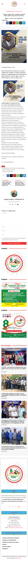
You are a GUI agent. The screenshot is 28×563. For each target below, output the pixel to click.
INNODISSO (18, 558)
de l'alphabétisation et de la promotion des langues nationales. (13, 168)
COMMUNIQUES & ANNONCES (14, 11)
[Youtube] (17, 204)
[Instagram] (12, 204)
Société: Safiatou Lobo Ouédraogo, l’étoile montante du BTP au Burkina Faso (6, 183)
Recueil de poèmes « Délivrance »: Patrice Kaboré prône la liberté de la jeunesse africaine (20, 183)
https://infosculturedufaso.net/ (14, 201)
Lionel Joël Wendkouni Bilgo (7, 171)
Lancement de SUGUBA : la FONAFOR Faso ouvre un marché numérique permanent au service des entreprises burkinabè (13, 448)
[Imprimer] (20, 22)
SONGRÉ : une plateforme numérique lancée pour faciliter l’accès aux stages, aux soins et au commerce (13, 369)
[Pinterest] (14, 22)
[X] (10, 22)
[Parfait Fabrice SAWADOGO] (6, 18)
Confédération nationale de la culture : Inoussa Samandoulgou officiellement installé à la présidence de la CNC (14, 395)
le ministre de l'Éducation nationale (8, 169)
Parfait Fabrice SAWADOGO (16, 18)
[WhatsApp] (17, 22)
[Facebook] (7, 22)
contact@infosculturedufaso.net (15, 527)
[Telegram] (23, 22)
